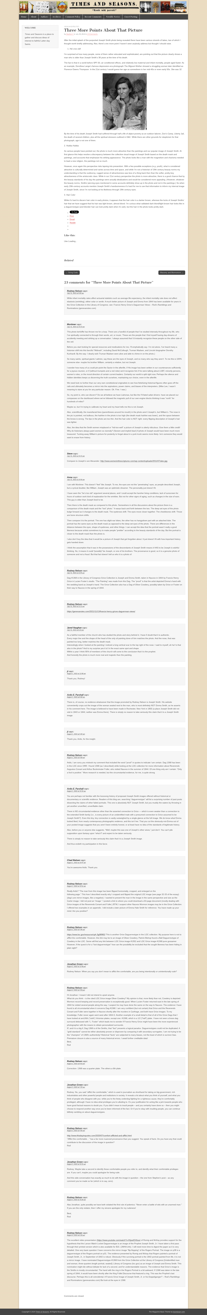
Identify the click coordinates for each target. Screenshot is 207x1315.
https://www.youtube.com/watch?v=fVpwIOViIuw (118, 1240)
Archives (57, 17)
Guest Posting (130, 17)
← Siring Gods (72, 273)
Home (23, 17)
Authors (44, 17)
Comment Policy (72, 17)
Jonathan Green (75, 964)
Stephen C (70, 34)
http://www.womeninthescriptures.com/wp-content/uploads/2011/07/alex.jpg (133, 461)
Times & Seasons (42, 1312)
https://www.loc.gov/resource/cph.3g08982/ (86, 934)
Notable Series (113, 17)
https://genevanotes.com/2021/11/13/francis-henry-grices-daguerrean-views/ (101, 611)
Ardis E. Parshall (75, 695)
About (33, 17)
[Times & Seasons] (103, 7)
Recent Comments (93, 17)
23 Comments (92, 34)
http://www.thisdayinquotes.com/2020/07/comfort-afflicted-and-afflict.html (99, 1135)
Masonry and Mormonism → (171, 273)
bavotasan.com (179, 1312)
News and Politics (71, 26)
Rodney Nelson (74, 291)
